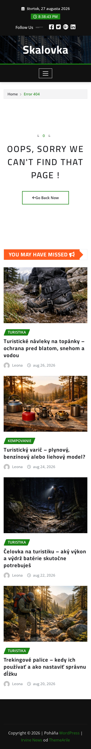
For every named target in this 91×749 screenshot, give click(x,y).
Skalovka (45, 49)
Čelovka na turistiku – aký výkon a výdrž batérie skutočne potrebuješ (45, 558)
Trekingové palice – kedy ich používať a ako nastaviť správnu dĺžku (45, 667)
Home (13, 94)
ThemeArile (59, 740)
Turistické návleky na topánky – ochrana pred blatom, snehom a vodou (44, 348)
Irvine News (31, 740)
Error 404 (32, 94)
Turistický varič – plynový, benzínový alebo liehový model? (44, 453)
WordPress (69, 733)
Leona (17, 365)
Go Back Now (47, 197)
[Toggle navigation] (45, 73)
